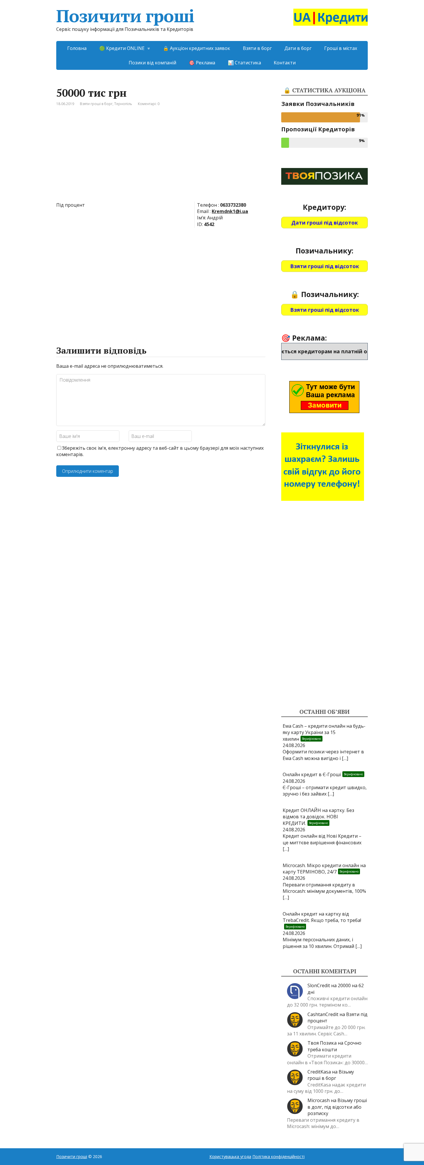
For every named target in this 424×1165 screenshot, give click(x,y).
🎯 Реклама (202, 62)
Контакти (285, 62)
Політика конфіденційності (278, 1156)
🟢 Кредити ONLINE (122, 48)
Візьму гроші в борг (330, 1075)
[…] (345, 758)
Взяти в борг (257, 48)
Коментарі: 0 (149, 103)
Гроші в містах (340, 48)
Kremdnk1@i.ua (230, 211)
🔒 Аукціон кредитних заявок (196, 48)
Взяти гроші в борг (96, 103)
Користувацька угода (230, 1156)
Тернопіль (123, 103)
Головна (77, 48)
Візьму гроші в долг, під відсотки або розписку (337, 1107)
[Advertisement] (160, 158)
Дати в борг (298, 48)
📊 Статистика (244, 62)
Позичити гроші (125, 16)
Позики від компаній (152, 62)
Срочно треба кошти (334, 1046)
